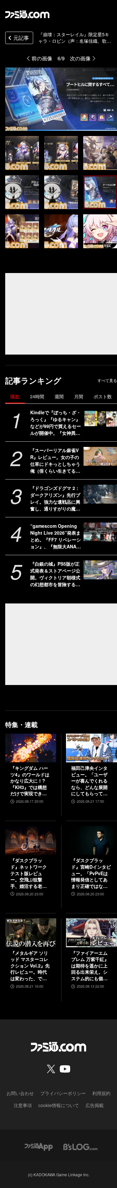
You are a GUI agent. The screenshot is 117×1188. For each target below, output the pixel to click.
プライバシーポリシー (63, 1093)
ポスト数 (103, 396)
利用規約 (101, 1093)
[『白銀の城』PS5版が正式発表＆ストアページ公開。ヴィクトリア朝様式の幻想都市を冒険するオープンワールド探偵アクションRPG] (100, 569)
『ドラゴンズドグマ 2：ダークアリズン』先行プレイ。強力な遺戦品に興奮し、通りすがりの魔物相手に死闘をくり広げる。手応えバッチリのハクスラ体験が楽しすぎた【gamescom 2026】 (55, 498)
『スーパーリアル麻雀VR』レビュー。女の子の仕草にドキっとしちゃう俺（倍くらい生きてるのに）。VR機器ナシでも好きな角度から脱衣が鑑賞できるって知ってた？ (55, 460)
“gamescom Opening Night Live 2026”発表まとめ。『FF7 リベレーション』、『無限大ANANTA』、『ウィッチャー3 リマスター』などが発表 (55, 536)
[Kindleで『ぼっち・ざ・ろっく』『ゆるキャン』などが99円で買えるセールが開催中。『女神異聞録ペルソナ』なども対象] (100, 418)
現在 (15, 396)
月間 (78, 396)
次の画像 (80, 58)
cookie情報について (58, 1105)
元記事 (21, 37)
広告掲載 (94, 1105)
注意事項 (23, 1105)
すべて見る (107, 380)
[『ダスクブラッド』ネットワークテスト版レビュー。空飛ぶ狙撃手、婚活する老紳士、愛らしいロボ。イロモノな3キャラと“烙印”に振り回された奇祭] (30, 840)
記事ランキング (33, 380)
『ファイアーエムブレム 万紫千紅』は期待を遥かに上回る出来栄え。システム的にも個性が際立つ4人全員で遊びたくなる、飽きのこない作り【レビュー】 (90, 966)
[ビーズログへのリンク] (80, 1146)
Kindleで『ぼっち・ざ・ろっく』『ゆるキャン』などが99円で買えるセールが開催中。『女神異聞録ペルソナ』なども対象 (55, 422)
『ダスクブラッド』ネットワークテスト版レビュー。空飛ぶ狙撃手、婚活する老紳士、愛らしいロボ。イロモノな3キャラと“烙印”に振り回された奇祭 (29, 873)
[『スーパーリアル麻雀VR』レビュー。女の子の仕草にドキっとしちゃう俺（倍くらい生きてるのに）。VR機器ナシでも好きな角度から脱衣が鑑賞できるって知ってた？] (100, 456)
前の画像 (42, 58)
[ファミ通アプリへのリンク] (39, 1146)
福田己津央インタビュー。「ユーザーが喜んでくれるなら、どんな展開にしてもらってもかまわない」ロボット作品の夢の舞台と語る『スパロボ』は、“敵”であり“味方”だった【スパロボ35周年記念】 (89, 781)
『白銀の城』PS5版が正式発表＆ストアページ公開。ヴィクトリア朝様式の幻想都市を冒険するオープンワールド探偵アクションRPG (55, 574)
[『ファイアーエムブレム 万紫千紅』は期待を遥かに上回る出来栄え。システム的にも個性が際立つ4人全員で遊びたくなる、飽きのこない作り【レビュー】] (91, 932)
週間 (59, 396)
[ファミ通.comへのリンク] (27, 14)
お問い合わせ (20, 1093)
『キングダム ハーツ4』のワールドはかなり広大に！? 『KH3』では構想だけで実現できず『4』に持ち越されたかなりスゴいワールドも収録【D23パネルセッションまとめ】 (30, 781)
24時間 (37, 396)
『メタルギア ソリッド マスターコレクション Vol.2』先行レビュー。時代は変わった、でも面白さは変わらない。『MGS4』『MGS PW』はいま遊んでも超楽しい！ (30, 966)
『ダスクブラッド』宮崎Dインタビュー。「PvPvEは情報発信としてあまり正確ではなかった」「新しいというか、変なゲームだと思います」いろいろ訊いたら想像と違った (91, 873)
